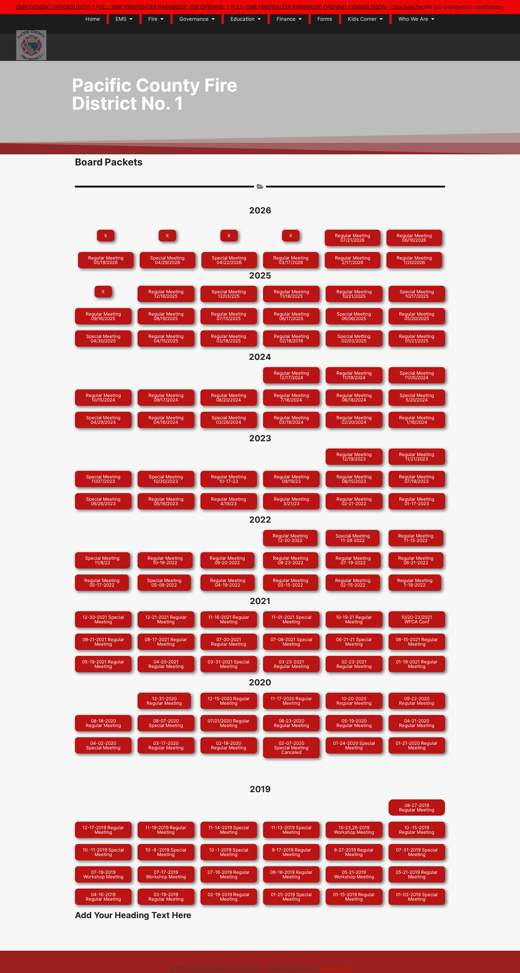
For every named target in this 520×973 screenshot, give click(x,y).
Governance (194, 19)
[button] (105, 235)
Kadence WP (335, 969)
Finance (286, 19)
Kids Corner (362, 19)
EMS (121, 19)
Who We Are (413, 19)
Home (92, 19)
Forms (324, 19)
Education (243, 19)
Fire (152, 19)
